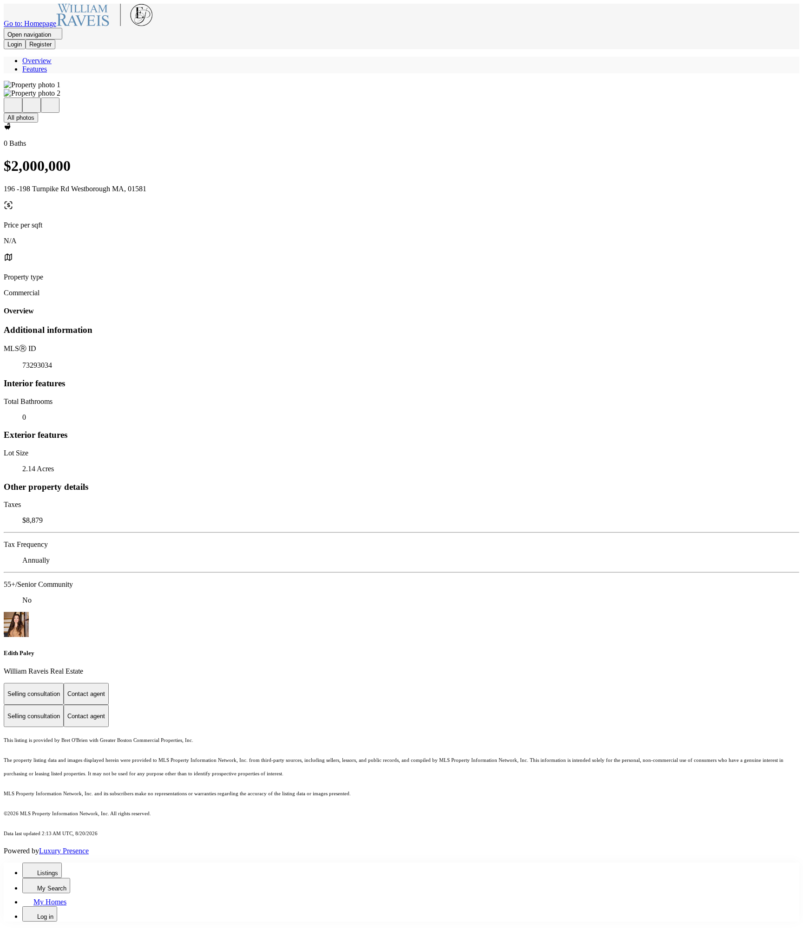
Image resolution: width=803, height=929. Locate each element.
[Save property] (31, 105)
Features (34, 69)
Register (40, 44)
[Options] (13, 105)
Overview (37, 61)
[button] (401, 85)
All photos (20, 117)
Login (14, 44)
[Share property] (50, 105)
